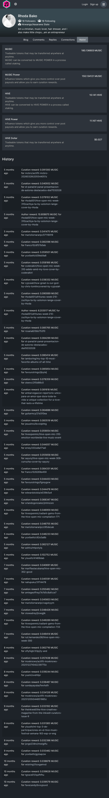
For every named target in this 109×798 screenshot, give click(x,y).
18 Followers (28, 21)
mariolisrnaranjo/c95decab (39, 527)
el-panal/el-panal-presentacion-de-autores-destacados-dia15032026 (40, 345)
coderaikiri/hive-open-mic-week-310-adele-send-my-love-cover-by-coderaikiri (40, 269)
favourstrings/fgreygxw (37, 482)
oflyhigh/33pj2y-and (36, 651)
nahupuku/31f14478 (35, 582)
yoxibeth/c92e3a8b (35, 537)
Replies (53, 39)
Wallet (82, 39)
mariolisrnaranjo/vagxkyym (39, 602)
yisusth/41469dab (34, 558)
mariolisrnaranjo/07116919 (39, 234)
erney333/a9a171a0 (35, 447)
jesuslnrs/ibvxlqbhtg (36, 423)
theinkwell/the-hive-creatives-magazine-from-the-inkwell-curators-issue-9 (41, 713)
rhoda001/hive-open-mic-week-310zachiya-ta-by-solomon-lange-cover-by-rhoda (40, 204)
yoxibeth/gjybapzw (35, 754)
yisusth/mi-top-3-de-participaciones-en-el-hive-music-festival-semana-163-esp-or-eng (39, 730)
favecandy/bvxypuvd (36, 785)
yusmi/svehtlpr (33, 675)
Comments (38, 39)
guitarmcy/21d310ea (36, 413)
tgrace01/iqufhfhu (34, 774)
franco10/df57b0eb (35, 245)
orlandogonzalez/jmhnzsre (39, 503)
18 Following (48, 21)
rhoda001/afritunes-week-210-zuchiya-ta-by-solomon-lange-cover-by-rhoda (41, 300)
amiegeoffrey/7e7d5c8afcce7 (40, 592)
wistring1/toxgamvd (35, 764)
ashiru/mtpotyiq (33, 547)
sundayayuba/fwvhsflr (37, 685)
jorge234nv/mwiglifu (36, 743)
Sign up (94, 4)
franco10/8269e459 (36, 472)
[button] (103, 4)
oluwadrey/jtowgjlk (35, 613)
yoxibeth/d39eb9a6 (35, 255)
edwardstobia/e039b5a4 (38, 492)
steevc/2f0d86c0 (34, 382)
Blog (25, 39)
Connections (68, 39)
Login (85, 4)
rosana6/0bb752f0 (35, 331)
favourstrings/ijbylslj (36, 372)
